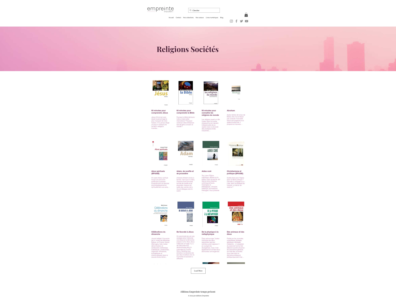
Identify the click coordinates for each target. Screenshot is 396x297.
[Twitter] (241, 21)
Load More (198, 271)
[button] (246, 15)
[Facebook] (236, 21)
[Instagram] (231, 21)
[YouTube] (247, 21)
